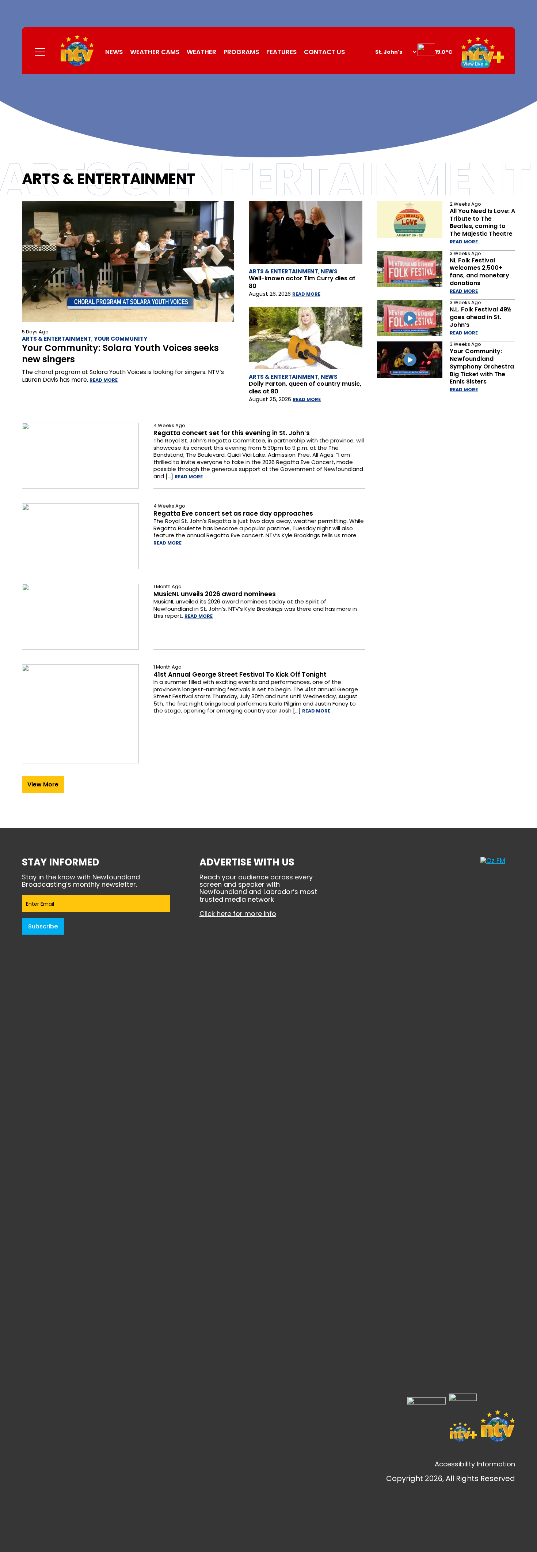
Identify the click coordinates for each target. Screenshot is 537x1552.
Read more (104, 380)
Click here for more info (237, 913)
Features (281, 52)
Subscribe (43, 926)
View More (42, 784)
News (114, 52)
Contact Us (324, 52)
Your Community (120, 339)
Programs (241, 52)
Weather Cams (154, 52)
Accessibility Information (475, 1464)
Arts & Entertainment (56, 339)
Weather (201, 52)
